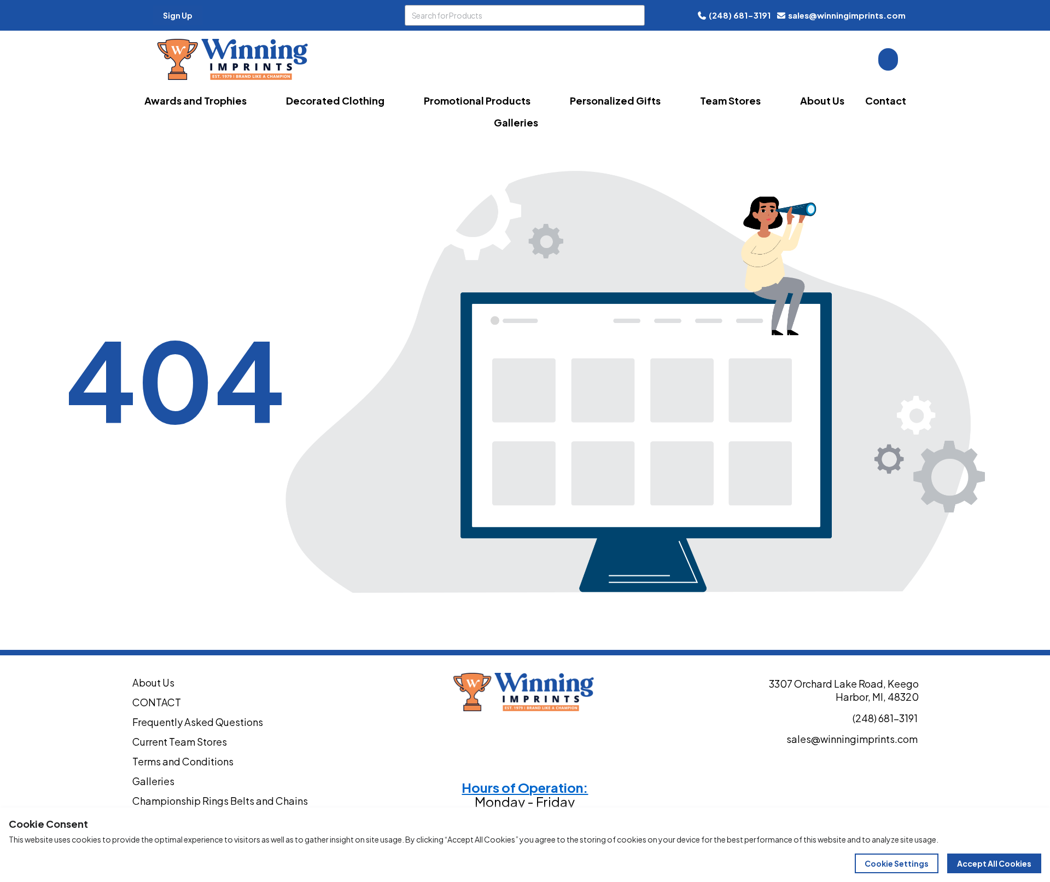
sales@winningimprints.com (847, 15)
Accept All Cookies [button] (994, 863)
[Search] (634, 15)
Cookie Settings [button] (897, 863)
